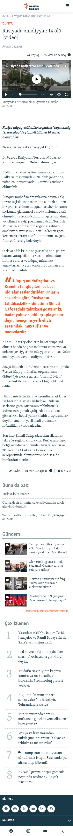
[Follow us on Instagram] (15, 808)
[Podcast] (51, 808)
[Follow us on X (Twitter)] (24, 808)
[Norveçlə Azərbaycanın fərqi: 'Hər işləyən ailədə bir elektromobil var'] (16, 583)
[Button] (33, 55)
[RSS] (42, 808)
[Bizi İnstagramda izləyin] (28, 831)
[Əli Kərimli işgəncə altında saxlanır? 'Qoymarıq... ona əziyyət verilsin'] (16, 566)
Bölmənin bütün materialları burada (46, 611)
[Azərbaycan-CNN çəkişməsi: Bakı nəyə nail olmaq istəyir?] (16, 600)
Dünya (7, 23)
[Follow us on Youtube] (33, 808)
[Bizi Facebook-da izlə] (11, 831)
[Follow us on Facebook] (6, 808)
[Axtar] (62, 831)
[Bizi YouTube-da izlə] (45, 831)
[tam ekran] (67, 94)
